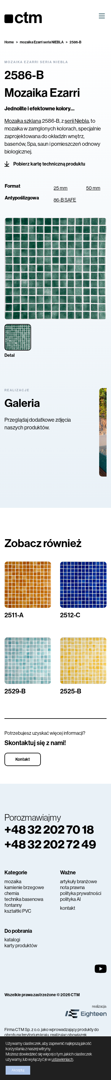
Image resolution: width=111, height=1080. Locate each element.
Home (9, 42)
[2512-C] (83, 585)
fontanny (13, 905)
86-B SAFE (65, 200)
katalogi (12, 939)
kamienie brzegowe (24, 887)
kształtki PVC (17, 911)
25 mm (60, 188)
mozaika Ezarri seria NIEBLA (42, 42)
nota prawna (72, 887)
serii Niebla (77, 121)
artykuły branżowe (78, 881)
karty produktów (20, 945)
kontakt (67, 908)
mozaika (12, 881)
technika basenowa (23, 899)
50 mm (93, 188)
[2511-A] (27, 585)
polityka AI (70, 899)
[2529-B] (27, 660)
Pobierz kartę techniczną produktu (49, 164)
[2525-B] (83, 660)
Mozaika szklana (22, 121)
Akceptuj (18, 1070)
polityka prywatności (80, 893)
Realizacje (17, 390)
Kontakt (22, 759)
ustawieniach (62, 1059)
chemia (11, 893)
